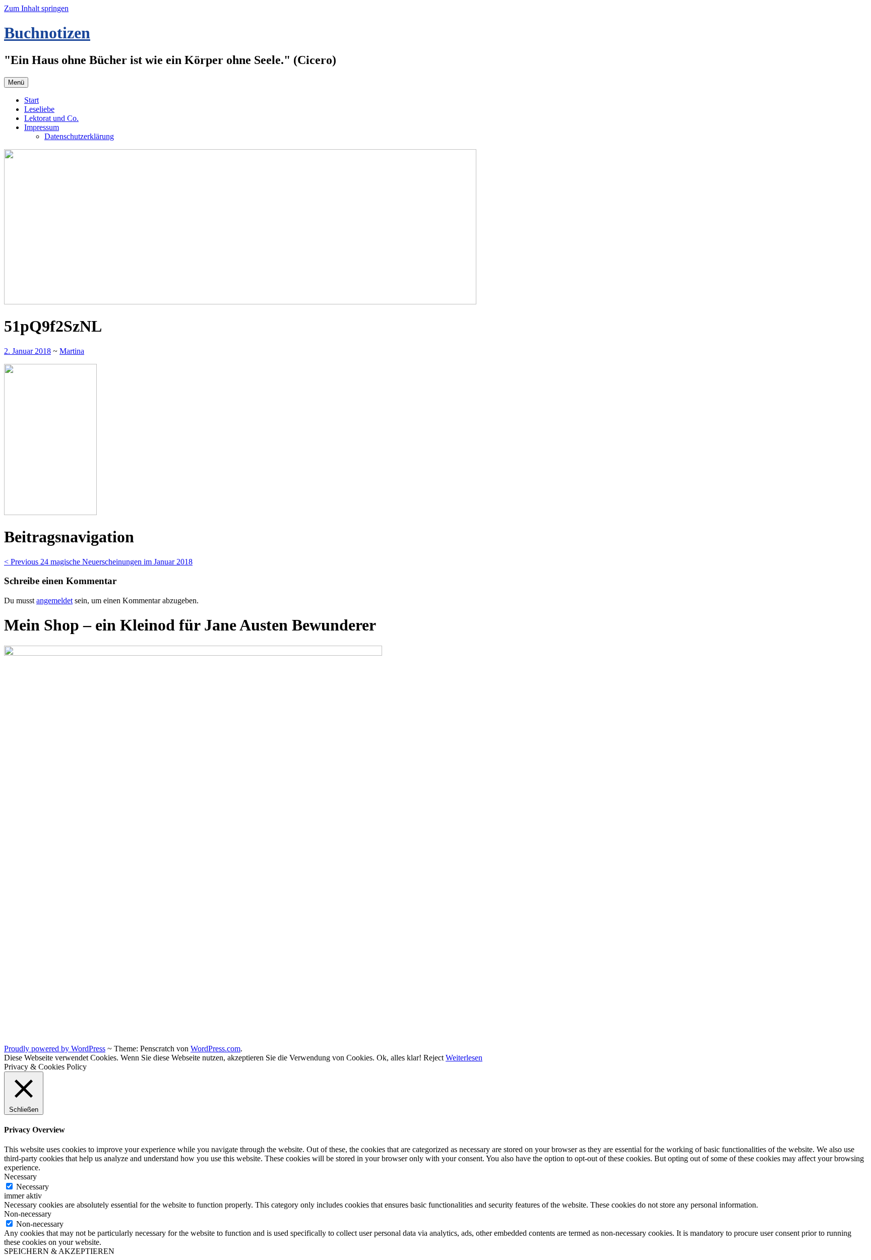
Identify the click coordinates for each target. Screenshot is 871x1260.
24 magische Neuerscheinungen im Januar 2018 (98, 561)
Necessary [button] (20, 1176)
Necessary (32, 1186)
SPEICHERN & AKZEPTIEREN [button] (59, 1251)
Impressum (41, 127)
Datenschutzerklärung (79, 136)
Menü (16, 82)
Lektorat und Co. (51, 118)
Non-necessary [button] (27, 1214)
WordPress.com (215, 1048)
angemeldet (54, 600)
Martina (71, 351)
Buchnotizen (47, 33)
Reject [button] (433, 1057)
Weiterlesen (464, 1057)
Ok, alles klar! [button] (399, 1057)
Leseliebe (39, 109)
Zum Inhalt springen (36, 8)
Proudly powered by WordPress (54, 1048)
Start (31, 100)
